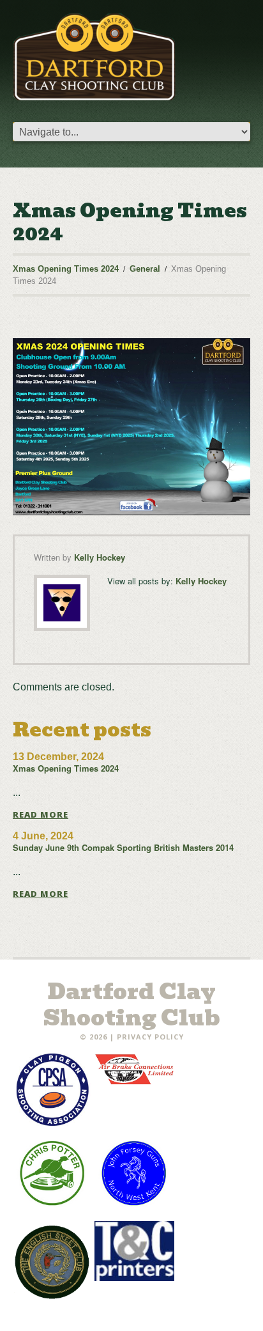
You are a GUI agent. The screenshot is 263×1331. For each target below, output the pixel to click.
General (145, 269)
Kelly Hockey (99, 557)
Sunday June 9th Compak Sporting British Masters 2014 (123, 847)
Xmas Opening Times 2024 (66, 269)
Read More (40, 815)
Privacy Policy (150, 1036)
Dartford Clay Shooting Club (131, 1005)
